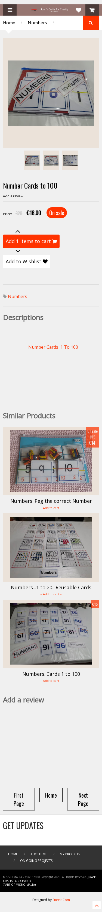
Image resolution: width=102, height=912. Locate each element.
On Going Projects (36, 860)
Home (9, 23)
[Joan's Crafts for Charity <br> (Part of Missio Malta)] (51, 10)
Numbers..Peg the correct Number (51, 501)
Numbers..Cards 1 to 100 (51, 674)
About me (38, 854)
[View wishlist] (78, 10)
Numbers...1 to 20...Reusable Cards (51, 587)
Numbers (37, 23)
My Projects (70, 854)
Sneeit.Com (61, 899)
